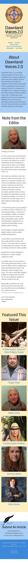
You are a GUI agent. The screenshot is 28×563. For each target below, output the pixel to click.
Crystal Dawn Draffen (14, 443)
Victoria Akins (14, 474)
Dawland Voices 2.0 (14, 15)
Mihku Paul (14, 413)
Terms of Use (14, 551)
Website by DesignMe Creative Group (12, 546)
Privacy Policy (14, 552)
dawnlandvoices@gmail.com (14, 533)
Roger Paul (14, 382)
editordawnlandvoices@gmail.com (12, 292)
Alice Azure (14, 504)
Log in (24, 546)
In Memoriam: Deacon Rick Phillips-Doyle (14, 351)
